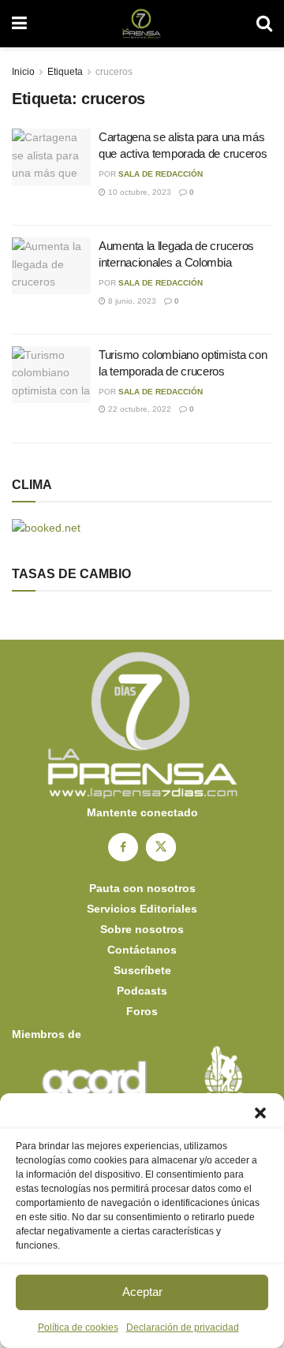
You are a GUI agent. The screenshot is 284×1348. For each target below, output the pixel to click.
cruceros (114, 71)
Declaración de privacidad (182, 1327)
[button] (260, 1113)
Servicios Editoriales (142, 908)
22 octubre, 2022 (138, 409)
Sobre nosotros (142, 929)
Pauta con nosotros (142, 888)
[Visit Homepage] (141, 23)
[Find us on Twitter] (161, 847)
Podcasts (142, 990)
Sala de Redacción (160, 174)
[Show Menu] (19, 23)
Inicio (23, 71)
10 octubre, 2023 (138, 192)
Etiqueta (65, 71)
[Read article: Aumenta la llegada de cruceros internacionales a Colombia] (51, 265)
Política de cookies (78, 1327)
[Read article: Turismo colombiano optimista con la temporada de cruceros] (51, 374)
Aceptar (142, 1291)
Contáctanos (142, 949)
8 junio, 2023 (131, 301)
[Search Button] (264, 23)
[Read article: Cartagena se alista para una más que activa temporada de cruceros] (51, 157)
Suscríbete (142, 970)
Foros (142, 1011)
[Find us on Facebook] (123, 847)
